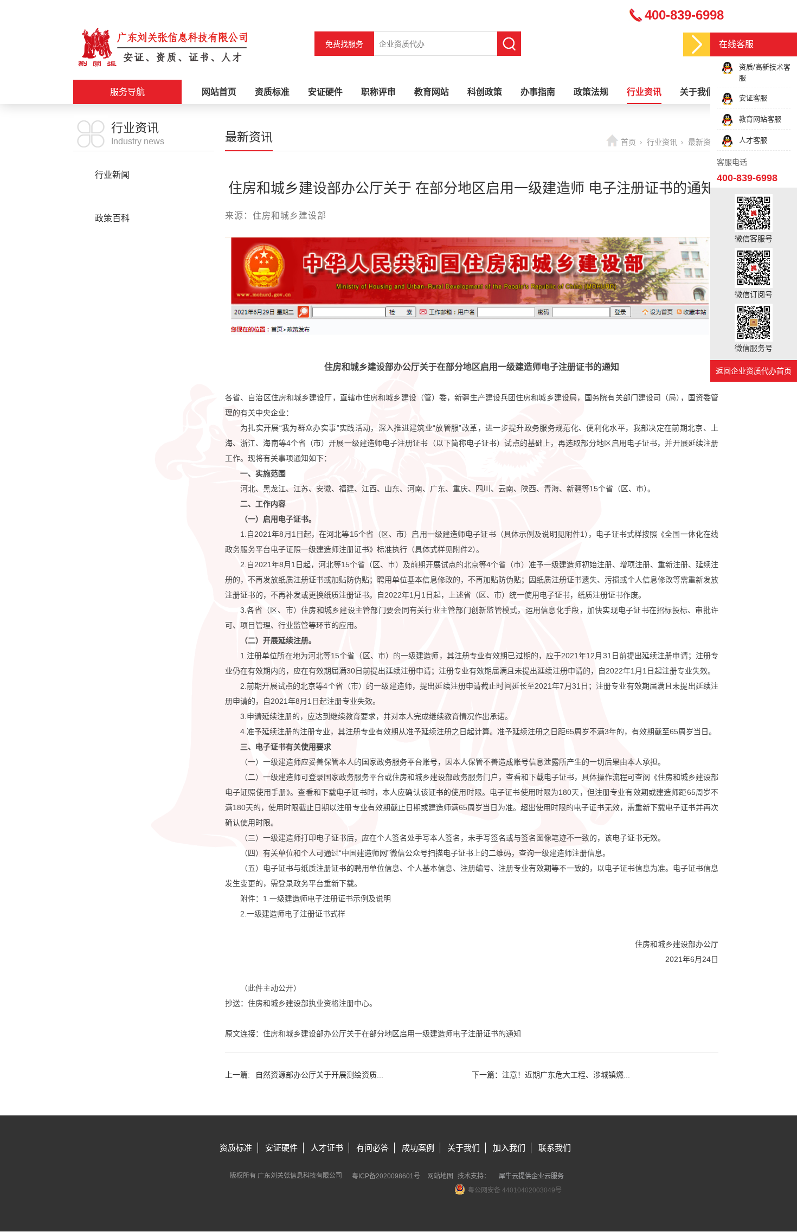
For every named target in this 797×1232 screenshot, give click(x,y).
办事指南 (537, 92)
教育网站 (431, 92)
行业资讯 (644, 92)
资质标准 (272, 92)
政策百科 (112, 218)
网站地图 (440, 1176)
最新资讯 (112, 196)
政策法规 (591, 92)
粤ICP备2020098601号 (386, 1176)
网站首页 (219, 92)
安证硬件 (325, 92)
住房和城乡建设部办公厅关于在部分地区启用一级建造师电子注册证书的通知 (392, 1033)
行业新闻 (112, 174)
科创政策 (484, 92)
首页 (628, 142)
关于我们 (697, 92)
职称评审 (378, 92)
